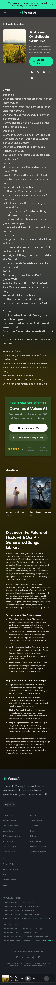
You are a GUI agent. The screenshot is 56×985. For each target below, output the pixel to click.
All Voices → (45, 918)
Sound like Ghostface (12, 906)
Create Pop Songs (11, 928)
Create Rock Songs (11, 932)
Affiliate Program (38, 851)
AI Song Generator (11, 836)
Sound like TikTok (29, 918)
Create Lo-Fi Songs (31, 940)
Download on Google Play (30, 437)
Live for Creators (38, 846)
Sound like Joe (27, 910)
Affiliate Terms (9, 879)
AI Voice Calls (9, 851)
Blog (32, 831)
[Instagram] (28, 957)
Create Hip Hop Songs (32, 928)
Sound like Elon (28, 902)
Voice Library (36, 820)
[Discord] (17, 957)
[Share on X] (44, 72)
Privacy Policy (9, 864)
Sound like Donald (11, 902)
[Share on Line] (32, 78)
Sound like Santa (32, 906)
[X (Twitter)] (22, 957)
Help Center (35, 841)
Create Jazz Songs (11, 940)
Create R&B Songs (31, 932)
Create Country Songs (13, 936)
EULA (5, 874)
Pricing (33, 836)
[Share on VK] (50, 72)
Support (6, 885)
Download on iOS (30, 427)
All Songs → (48, 940)
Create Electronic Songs (37, 936)
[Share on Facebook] (32, 72)
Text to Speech (9, 820)
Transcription (9, 841)
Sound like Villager (11, 918)
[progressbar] (28, 982)
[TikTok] (33, 957)
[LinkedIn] (38, 957)
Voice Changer (10, 846)
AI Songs (34, 825)
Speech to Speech (11, 825)
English (8, 804)
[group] (28, 982)
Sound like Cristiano (12, 914)
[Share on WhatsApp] (38, 72)
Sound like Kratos (11, 910)
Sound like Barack (31, 914)
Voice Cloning (9, 831)
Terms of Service (10, 869)
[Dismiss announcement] (52, 4)
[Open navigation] (5, 12)
